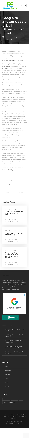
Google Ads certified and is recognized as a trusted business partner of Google (14, 285)
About (6, 378)
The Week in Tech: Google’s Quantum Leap (14, 233)
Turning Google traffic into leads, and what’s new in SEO (14, 213)
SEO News (21, 37)
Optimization (8, 370)
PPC (21, 399)
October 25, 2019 (10, 250)
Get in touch (15, 287)
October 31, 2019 (10, 209)
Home (6, 366)
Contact (7, 386)
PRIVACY (14, 418)
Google (7, 39)
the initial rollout (19, 132)
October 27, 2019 (10, 231)
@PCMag (10, 170)
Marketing (7, 374)
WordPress (12, 402)
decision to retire (6, 68)
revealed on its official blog (9, 60)
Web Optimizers (9, 37)
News (6, 382)
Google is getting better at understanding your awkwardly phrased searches (14, 255)
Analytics (6, 399)
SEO (5, 402)
